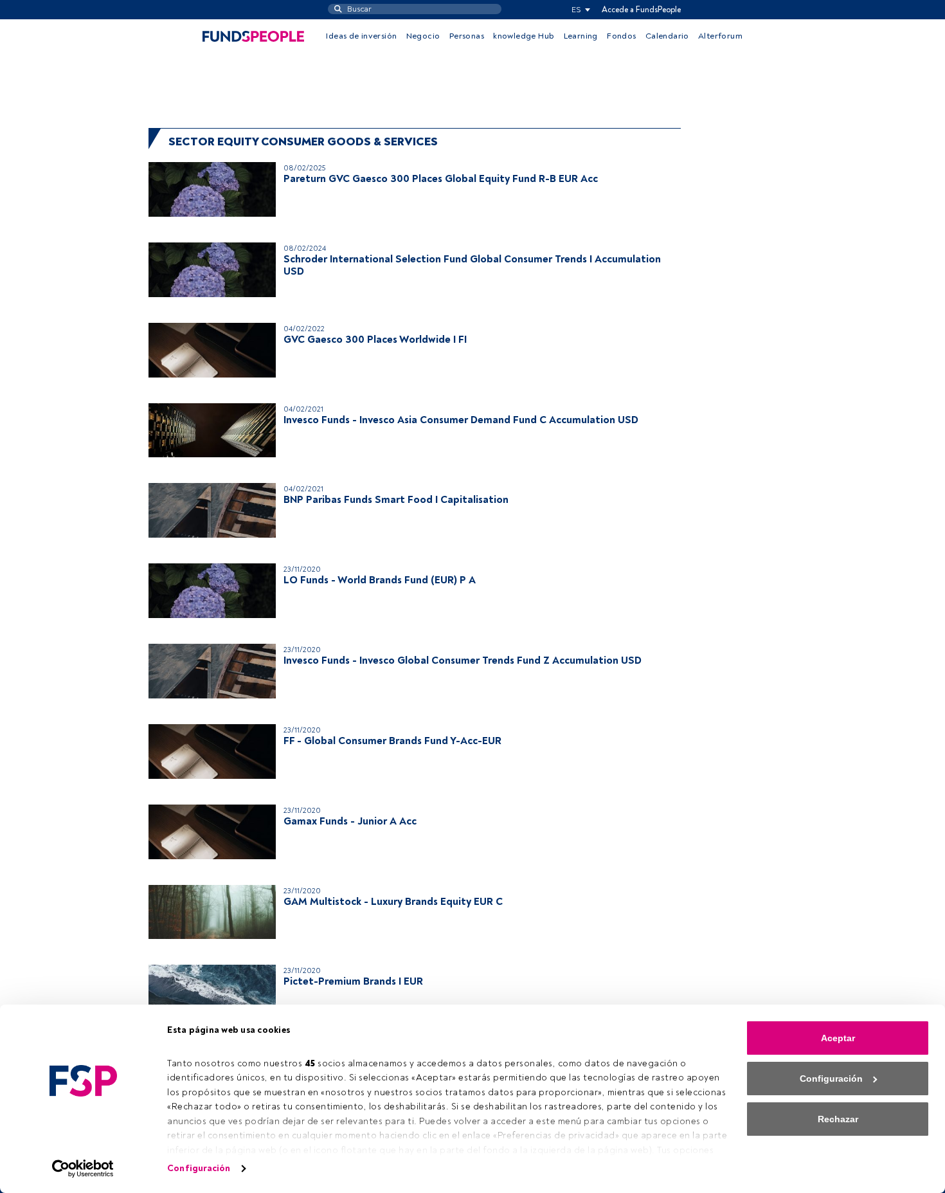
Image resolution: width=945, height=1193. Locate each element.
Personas (466, 36)
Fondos (621, 36)
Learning (581, 36)
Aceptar (838, 1038)
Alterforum (720, 36)
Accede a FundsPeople (641, 10)
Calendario (667, 36)
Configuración (198, 1168)
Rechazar (838, 1119)
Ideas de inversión (361, 36)
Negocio (423, 36)
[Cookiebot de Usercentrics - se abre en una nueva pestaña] (83, 1169)
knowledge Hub (523, 36)
